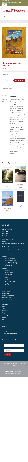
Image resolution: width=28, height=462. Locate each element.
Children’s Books (6, 293)
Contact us (5, 326)
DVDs (3, 319)
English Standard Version (11, 264)
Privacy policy (5, 331)
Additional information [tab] (5, 101)
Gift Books (7, 279)
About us (4, 329)
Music (4, 317)
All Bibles (4, 256)
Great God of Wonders (7, 208)
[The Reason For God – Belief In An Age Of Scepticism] (20, 192)
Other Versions (8, 265)
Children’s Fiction (7, 297)
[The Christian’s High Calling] (20, 167)
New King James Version (11, 260)
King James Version (10, 258)
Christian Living (9, 272)
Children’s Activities (7, 300)
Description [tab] (5, 96)
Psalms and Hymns (10, 281)
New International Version (11, 262)
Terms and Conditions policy (9, 333)
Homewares (5, 310)
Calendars (5, 304)
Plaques (4, 313)
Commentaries (9, 274)
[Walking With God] (7, 167)
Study (6, 283)
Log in (8, 354)
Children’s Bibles (6, 291)
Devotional (7, 276)
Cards (3, 306)
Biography (7, 270)
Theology (10, 88)
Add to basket (19, 80)
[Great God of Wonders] (7, 192)
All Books (4, 268)
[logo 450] (14, 8)
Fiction (6, 277)
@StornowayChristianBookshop (10, 249)
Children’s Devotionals (8, 295)
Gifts (3, 302)
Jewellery (4, 308)
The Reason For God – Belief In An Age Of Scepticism (20, 205)
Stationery (5, 315)
